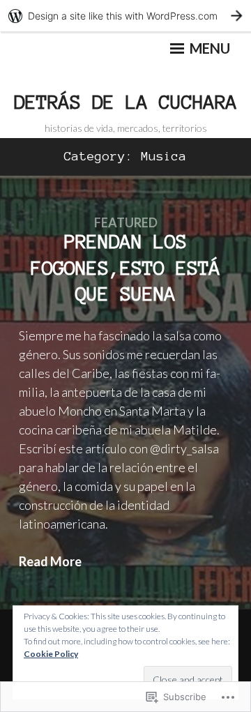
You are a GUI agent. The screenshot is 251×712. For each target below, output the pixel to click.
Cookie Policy (51, 654)
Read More (50, 561)
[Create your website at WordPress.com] (125, 15)
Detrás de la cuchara (125, 101)
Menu (208, 48)
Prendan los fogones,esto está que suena (125, 267)
